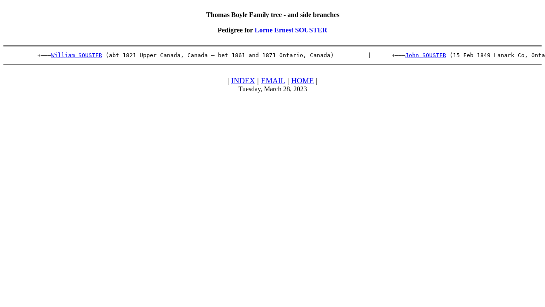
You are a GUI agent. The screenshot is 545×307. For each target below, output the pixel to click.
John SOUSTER (425, 55)
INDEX (243, 80)
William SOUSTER (76, 55)
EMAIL (273, 80)
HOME (302, 80)
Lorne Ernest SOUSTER (291, 30)
